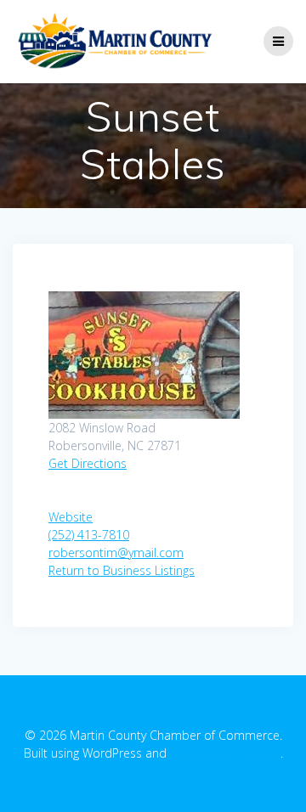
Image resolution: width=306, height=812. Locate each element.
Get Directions (87, 463)
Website (70, 517)
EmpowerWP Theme (225, 753)
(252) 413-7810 (88, 535)
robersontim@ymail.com (116, 552)
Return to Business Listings (121, 570)
